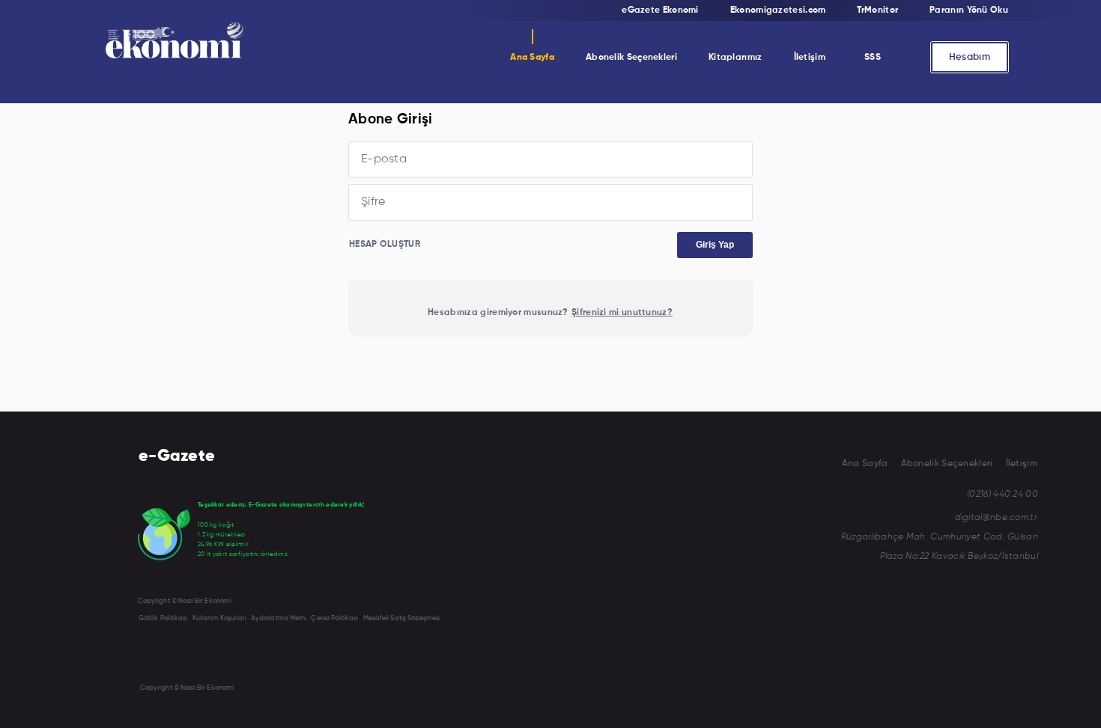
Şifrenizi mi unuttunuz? (622, 312)
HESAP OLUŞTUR (384, 244)
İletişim (809, 57)
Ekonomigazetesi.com (778, 10)
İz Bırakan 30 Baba (751, 124)
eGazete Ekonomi (660, 10)
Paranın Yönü (619, 154)
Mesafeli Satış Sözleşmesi (402, 618)
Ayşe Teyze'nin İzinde (755, 154)
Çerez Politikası (334, 618)
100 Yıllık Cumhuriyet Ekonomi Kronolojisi (798, 184)
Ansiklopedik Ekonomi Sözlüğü (775, 95)
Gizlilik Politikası (163, 618)
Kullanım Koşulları (219, 618)
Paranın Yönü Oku (968, 10)
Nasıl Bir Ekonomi (627, 95)
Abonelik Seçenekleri (631, 57)
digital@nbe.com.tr (996, 517)
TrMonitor (610, 124)
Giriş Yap (715, 244)
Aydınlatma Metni (278, 618)
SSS (872, 57)
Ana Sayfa (532, 57)
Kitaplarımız (735, 57)
